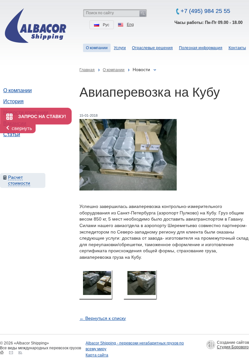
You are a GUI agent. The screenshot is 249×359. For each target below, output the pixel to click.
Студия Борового (233, 347)
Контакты (237, 48)
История (13, 101)
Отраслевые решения (152, 48)
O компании (97, 48)
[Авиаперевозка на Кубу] (95, 284)
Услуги (120, 48)
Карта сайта (97, 355)
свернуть (22, 128)
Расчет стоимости (19, 180)
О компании (17, 90)
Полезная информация (200, 48)
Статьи (11, 134)
